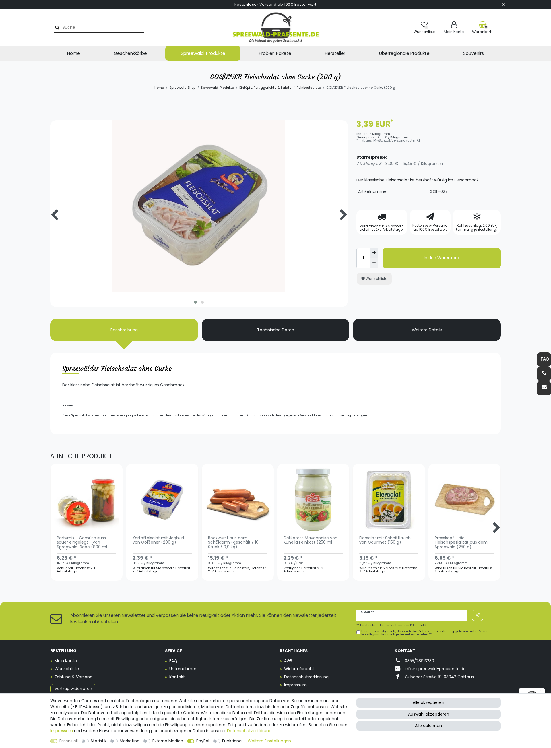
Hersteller (335, 53)
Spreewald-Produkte (203, 53)
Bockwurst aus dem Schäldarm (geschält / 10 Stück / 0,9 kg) (233, 543)
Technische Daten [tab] (275, 330)
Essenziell (68, 741)
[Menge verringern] (374, 263)
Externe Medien (167, 741)
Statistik (98, 741)
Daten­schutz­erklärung (249, 731)
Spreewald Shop (182, 87)
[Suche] (56, 27)
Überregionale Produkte (404, 53)
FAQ (173, 661)
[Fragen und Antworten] (544, 359)
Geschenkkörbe (130, 53)
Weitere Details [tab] (427, 330)
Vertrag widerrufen (73, 688)
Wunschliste (376, 278)
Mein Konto (66, 661)
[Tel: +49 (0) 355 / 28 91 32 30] (544, 374)
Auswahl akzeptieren (428, 714)
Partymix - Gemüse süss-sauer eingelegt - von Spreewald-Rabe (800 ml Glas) (82, 543)
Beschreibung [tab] (124, 330)
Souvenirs (473, 53)
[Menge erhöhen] (374, 253)
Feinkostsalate (309, 87)
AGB (288, 661)
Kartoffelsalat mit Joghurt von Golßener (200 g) (159, 540)
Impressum (295, 685)
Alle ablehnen (428, 725)
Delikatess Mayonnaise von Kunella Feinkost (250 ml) (310, 540)
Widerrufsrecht (299, 669)
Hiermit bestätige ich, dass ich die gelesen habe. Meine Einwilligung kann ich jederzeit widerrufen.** (424, 633)
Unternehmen (183, 669)
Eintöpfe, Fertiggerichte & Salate (265, 87)
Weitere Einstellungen (269, 741)
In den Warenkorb (441, 258)
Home (73, 53)
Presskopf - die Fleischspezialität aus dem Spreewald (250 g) (461, 543)
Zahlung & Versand (73, 677)
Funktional (232, 741)
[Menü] (541, 691)
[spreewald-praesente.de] (275, 27)
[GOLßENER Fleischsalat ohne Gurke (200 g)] (199, 269)
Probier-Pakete (275, 53)
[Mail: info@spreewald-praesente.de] (544, 388)
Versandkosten (404, 140)
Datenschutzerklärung (306, 677)
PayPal (202, 741)
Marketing (129, 741)
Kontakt (177, 677)
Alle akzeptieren (428, 702)
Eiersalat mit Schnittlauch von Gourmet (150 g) (385, 540)
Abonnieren (477, 615)
